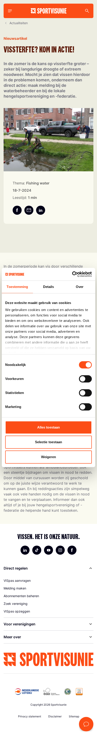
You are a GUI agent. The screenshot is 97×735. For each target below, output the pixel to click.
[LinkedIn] (25, 550)
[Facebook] (71, 550)
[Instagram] (60, 550)
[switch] (85, 378)
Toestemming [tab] (17, 287)
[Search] (87, 11)
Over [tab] (79, 287)
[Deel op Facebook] (17, 210)
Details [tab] (48, 287)
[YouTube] (48, 550)
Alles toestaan (48, 427)
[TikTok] (36, 550)
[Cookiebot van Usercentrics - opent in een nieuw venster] (72, 274)
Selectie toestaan (48, 442)
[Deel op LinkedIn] (40, 210)
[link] (48, 580)
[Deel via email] (28, 210)
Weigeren (48, 457)
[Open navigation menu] (10, 11)
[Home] (49, 11)
